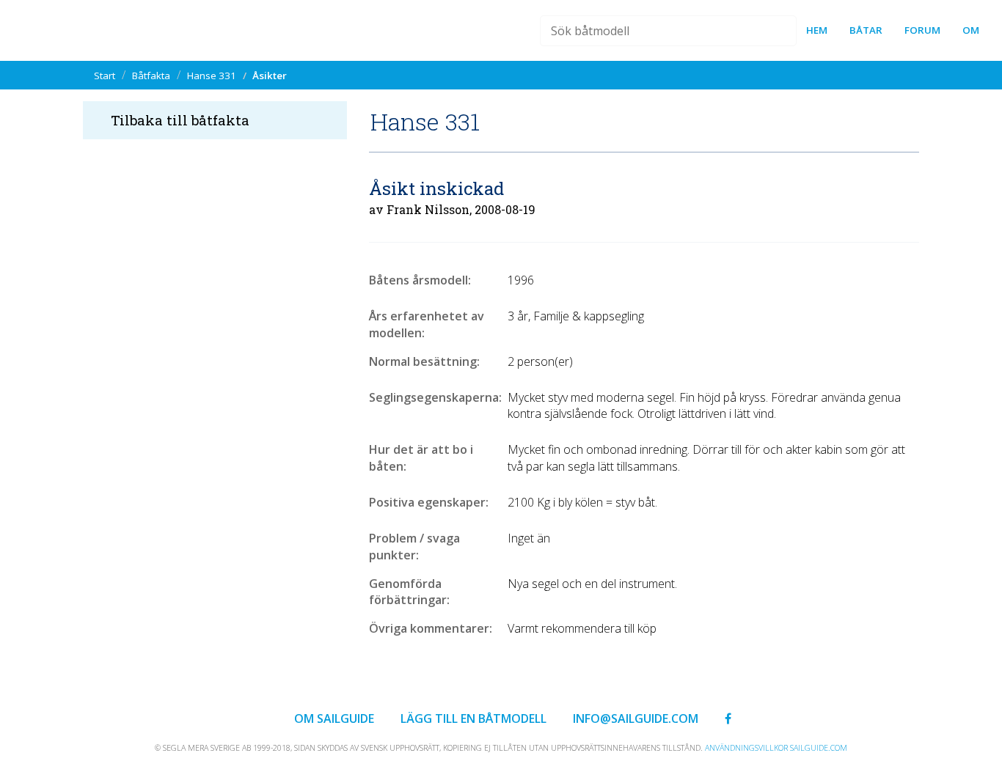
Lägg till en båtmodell (473, 718)
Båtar (865, 30)
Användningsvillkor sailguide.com (776, 748)
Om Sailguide (334, 718)
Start (104, 75)
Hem (816, 30)
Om (970, 30)
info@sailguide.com (635, 718)
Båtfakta (151, 75)
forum (922, 30)
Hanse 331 (211, 75)
